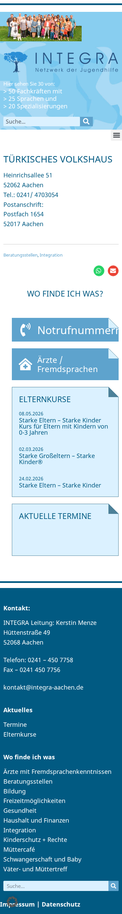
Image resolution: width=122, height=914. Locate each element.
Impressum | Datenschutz (40, 904)
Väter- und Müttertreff (35, 869)
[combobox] (41, 121)
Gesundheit (20, 810)
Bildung (14, 791)
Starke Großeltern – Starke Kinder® (57, 459)
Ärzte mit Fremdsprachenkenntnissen (57, 771)
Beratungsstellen (20, 255)
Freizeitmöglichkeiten (34, 801)
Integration (51, 255)
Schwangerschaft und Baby (42, 859)
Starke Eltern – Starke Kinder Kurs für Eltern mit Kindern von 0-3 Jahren (63, 426)
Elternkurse (19, 734)
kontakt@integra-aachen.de (43, 687)
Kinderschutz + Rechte (35, 839)
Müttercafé (19, 849)
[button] (116, 135)
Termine (15, 724)
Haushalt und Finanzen (36, 820)
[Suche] (86, 121)
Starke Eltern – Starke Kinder (60, 485)
